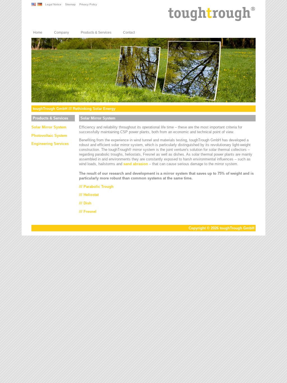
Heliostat (91, 195)
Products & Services (96, 32)
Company (61, 32)
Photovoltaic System (49, 135)
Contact (129, 32)
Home (37, 32)
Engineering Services (50, 144)
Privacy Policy (88, 4)
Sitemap (70, 4)
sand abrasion (135, 164)
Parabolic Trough (99, 186)
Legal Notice (53, 4)
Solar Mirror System (48, 127)
